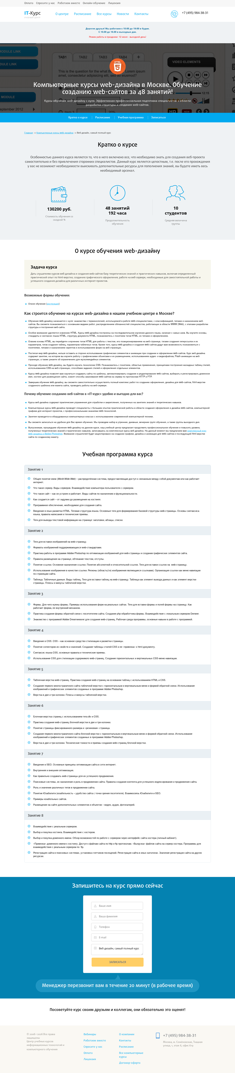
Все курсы (104, 14)
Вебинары (90, 1034)
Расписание (82, 14)
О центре (62, 14)
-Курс (32, 14)
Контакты (141, 14)
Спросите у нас (45, 3)
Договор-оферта (129, 1063)
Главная (28, 132)
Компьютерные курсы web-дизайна (54, 132)
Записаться (158, 117)
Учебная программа (131, 117)
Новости (123, 14)
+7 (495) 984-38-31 (195, 13)
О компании (126, 1034)
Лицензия (114, 3)
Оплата (28, 3)
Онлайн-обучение (94, 3)
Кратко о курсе (78, 117)
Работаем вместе (69, 3)
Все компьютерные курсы (131, 1055)
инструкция (53, 303)
